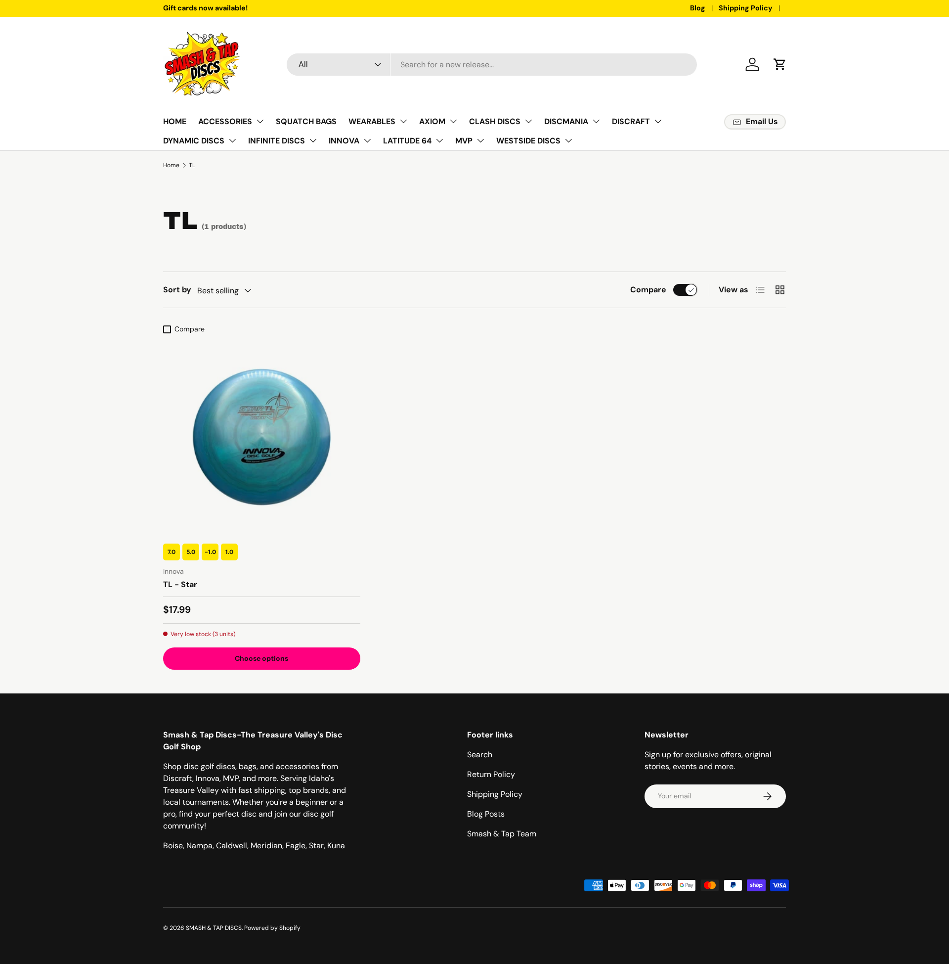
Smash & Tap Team (501, 833)
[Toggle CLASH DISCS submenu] (528, 121)
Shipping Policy (746, 7)
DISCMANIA (566, 121)
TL (192, 165)
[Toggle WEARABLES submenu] (403, 121)
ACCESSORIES (225, 121)
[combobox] (492, 64)
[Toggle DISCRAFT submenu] (658, 121)
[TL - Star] (261, 437)
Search (479, 754)
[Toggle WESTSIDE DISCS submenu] (568, 140)
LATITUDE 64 (407, 141)
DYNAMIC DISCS (193, 141)
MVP (464, 141)
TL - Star (180, 584)
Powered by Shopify (272, 928)
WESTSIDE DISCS (528, 141)
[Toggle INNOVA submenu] (367, 140)
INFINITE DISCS (276, 141)
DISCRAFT (631, 121)
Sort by (177, 289)
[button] (780, 64)
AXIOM (432, 121)
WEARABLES (371, 121)
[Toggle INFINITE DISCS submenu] (313, 140)
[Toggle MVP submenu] (480, 140)
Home (171, 165)
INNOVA (344, 141)
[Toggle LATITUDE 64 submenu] (439, 140)
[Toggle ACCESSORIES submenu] (260, 121)
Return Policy (491, 774)
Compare (648, 289)
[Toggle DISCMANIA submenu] (596, 121)
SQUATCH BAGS (306, 121)
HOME (174, 121)
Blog (697, 7)
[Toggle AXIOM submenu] (453, 121)
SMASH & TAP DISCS (214, 928)
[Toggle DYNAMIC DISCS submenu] (232, 140)
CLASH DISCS (494, 121)
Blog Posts (486, 814)
